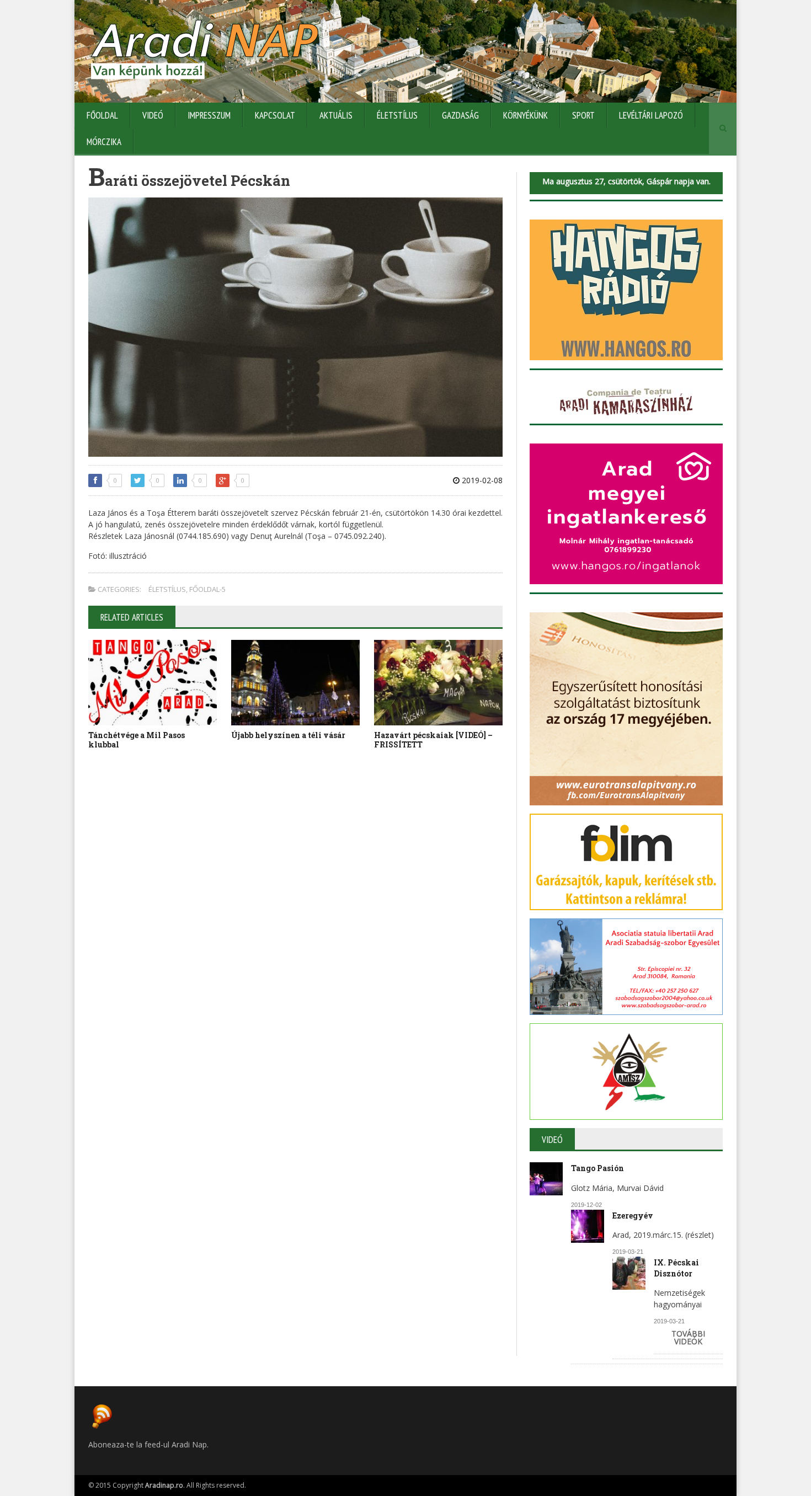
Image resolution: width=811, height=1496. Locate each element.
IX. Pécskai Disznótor (676, 1268)
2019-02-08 (481, 480)
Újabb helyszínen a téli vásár (288, 735)
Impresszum (209, 115)
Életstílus (397, 115)
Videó (152, 115)
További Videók (688, 1337)
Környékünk (525, 115)
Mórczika (104, 142)
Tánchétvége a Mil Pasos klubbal (136, 740)
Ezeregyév (632, 1215)
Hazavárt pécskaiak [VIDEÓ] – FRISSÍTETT (433, 740)
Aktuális (336, 115)
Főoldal (102, 115)
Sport (583, 115)
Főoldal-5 (207, 589)
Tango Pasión (597, 1168)
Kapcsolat (275, 115)
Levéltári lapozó (651, 115)
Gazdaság (460, 115)
